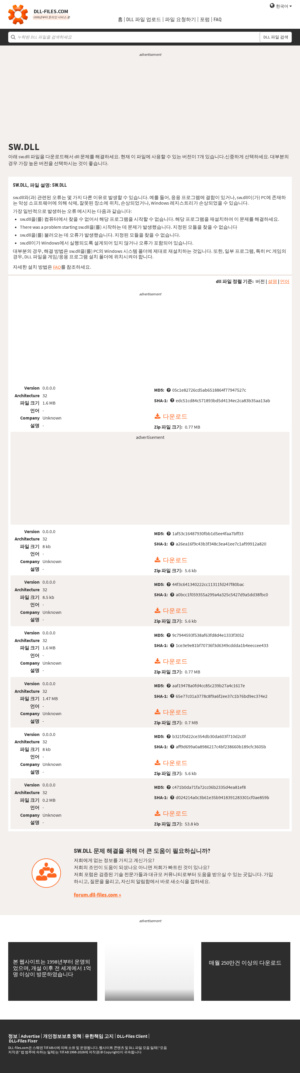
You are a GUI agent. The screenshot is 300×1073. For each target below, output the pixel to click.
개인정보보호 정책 (62, 1036)
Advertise (30, 1036)
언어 (284, 281)
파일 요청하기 (180, 19)
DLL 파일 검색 (275, 37)
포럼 (205, 19)
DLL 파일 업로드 (143, 19)
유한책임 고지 (99, 1036)
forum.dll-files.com (95, 894)
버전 (260, 281)
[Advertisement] (150, 99)
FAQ (217, 19)
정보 (13, 1036)
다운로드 (175, 416)
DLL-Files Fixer (23, 1040)
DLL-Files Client (132, 1036)
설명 (272, 281)
